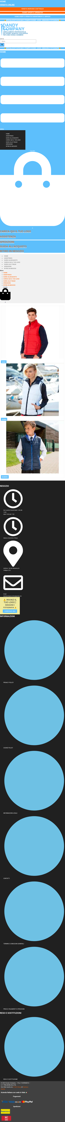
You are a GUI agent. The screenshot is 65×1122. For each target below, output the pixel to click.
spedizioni (7, 242)
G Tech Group (17, 1087)
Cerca (2, 38)
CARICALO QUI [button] (9, 611)
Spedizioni (9, 144)
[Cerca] (2, 45)
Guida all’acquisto (12, 138)
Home (8, 134)
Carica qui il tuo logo (13, 140)
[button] (32, 91)
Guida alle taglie (11, 142)
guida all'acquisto (13, 246)
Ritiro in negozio (11, 146)
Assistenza (9, 136)
